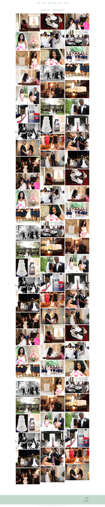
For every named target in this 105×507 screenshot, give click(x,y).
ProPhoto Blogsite (62, 505)
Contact (85, 501)
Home (86, 497)
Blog (87, 500)
